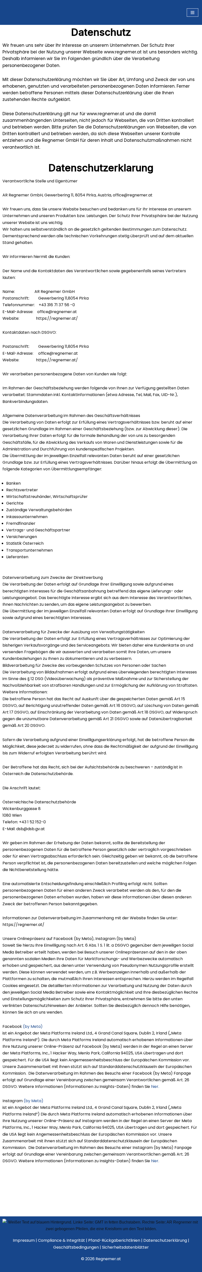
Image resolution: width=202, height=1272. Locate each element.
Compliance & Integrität (62, 1240)
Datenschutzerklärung (165, 1240)
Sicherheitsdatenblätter (125, 1247)
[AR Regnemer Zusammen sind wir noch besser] (22, 33)
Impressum (24, 1240)
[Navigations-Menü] (192, 33)
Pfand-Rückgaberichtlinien (114, 1240)
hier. (155, 1129)
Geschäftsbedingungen (76, 1247)
